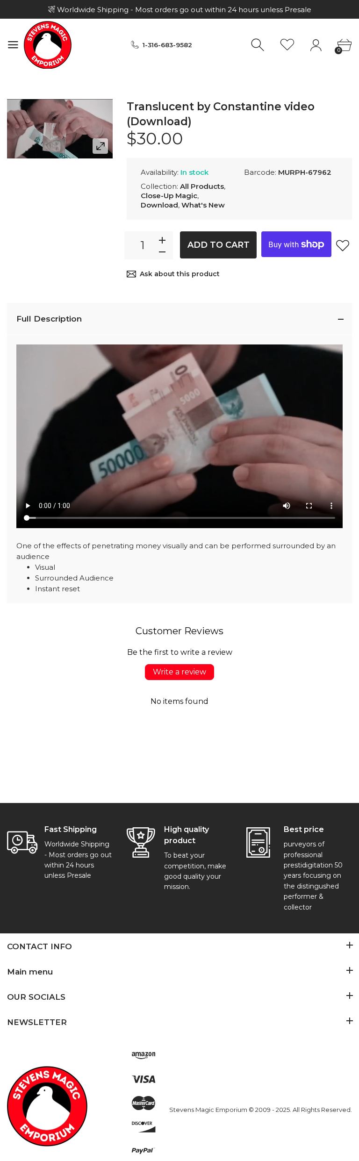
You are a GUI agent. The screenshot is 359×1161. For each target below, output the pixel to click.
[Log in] (316, 45)
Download (159, 205)
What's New (203, 205)
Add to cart (218, 245)
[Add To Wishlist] (342, 245)
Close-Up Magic (169, 195)
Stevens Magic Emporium (208, 1109)
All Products (202, 186)
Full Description (49, 318)
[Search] (258, 45)
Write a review (179, 671)
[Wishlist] (287, 45)
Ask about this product (180, 274)
